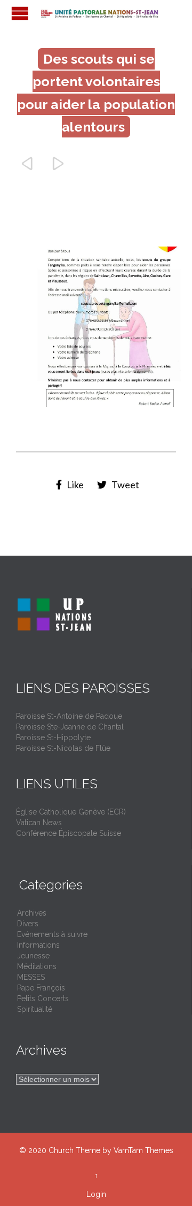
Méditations (37, 966)
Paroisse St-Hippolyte (53, 737)
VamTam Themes (143, 1150)
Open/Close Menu (20, 13)
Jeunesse (33, 955)
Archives (31, 913)
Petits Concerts (43, 998)
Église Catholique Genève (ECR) (71, 812)
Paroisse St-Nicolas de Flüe (63, 748)
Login (96, 1194)
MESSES (31, 977)
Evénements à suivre (52, 934)
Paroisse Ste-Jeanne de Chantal (70, 727)
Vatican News (39, 822)
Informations (38, 945)
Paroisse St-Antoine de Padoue (69, 716)
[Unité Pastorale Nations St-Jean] (101, 13)
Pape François (41, 988)
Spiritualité (34, 1009)
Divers (27, 923)
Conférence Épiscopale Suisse (68, 833)
